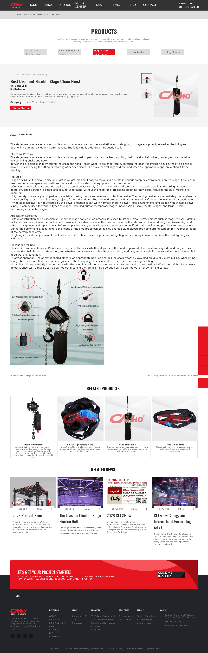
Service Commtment (147, 616)
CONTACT (149, 5)
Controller (138, 52)
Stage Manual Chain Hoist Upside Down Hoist (176, 375)
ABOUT (50, 5)
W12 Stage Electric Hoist (33, 52)
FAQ (133, 5)
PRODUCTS (66, 5)
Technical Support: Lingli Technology (142, 648)
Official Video (124, 619)
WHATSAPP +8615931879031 (189, 5)
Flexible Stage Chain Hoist (34, 74)
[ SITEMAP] (117, 648)
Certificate (77, 623)
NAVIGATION (54, 610)
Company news (125, 616)
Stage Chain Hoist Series (48, 14)
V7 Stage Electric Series (69, 52)
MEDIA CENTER (80, 4)
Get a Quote (21, 108)
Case (100, 5)
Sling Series (173, 52)
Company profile (80, 616)
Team (74, 619)
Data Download (144, 623)
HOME (33, 5)
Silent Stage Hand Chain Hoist (34, 375)
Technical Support (145, 619)
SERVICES (116, 5)
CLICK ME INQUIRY (165, 575)
